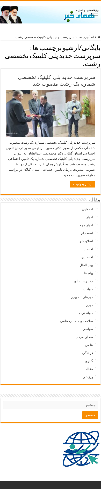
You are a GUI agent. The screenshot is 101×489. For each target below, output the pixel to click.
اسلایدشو (86, 241)
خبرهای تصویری (81, 297)
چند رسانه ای (83, 281)
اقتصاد (88, 249)
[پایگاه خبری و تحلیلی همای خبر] (50, 13)
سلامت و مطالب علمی (76, 321)
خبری (89, 305)
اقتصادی (87, 257)
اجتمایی (87, 209)
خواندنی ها (85, 313)
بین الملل (86, 265)
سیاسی (87, 329)
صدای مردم (84, 337)
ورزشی (88, 377)
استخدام (87, 233)
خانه (93, 37)
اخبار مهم (86, 225)
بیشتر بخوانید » (82, 184)
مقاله (89, 369)
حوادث (88, 289)
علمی (89, 345)
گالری (89, 361)
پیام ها (88, 273)
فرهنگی (87, 353)
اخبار (89, 217)
